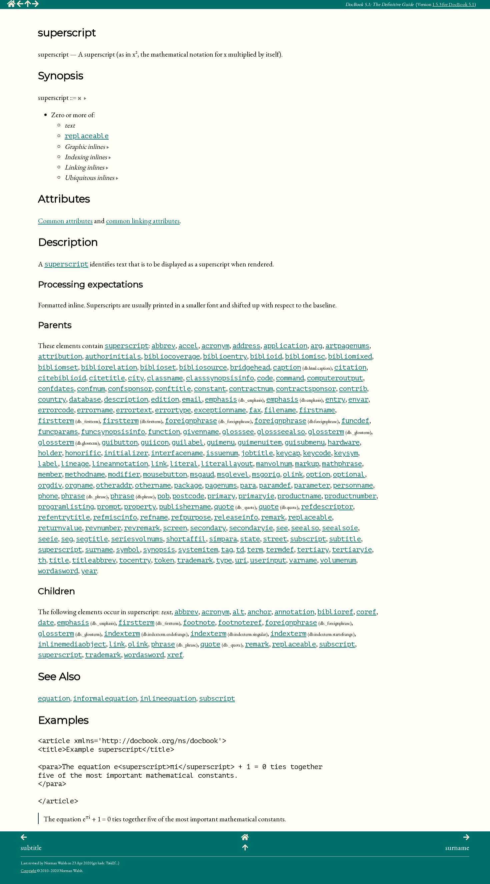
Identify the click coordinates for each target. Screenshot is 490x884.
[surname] (35, 4)
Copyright (28, 870)
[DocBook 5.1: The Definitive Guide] (11, 4)
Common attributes (65, 220)
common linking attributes (143, 220)
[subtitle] (20, 4)
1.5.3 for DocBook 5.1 (453, 4)
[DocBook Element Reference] (27, 4)
